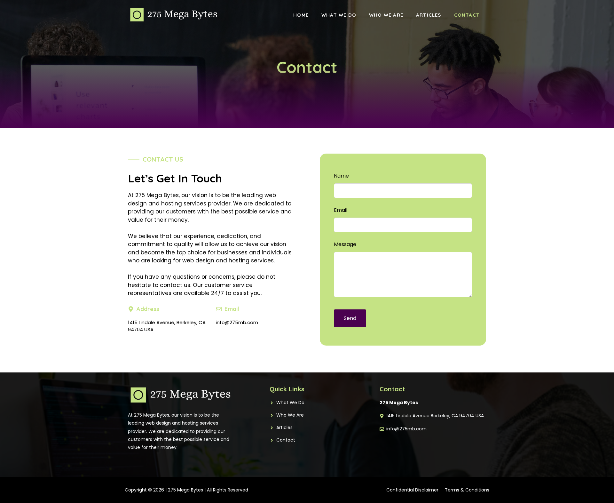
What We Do (338, 15)
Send (350, 318)
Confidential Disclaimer (412, 490)
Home (301, 15)
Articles (428, 15)
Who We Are (386, 15)
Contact (467, 15)
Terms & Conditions (467, 490)
